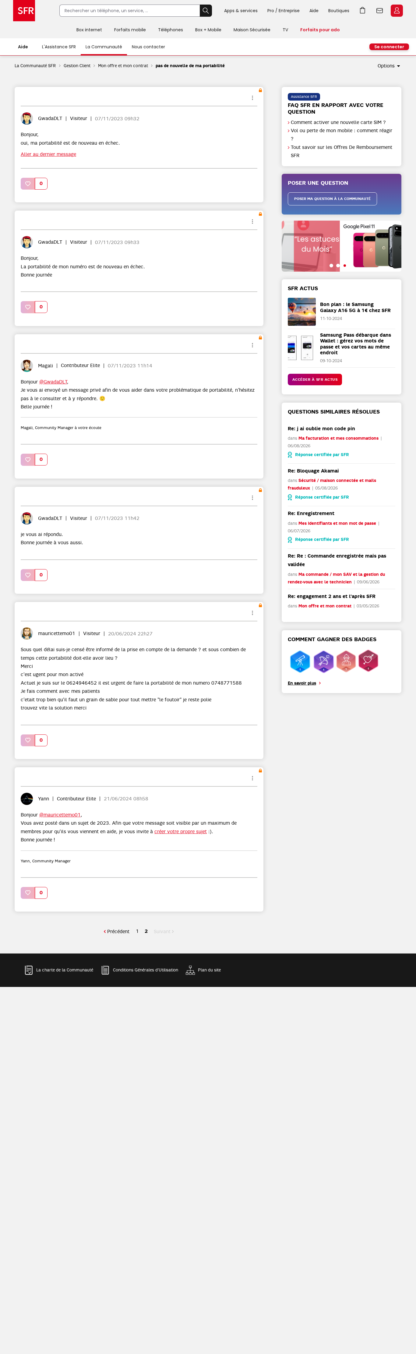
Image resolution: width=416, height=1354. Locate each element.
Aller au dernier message (48, 154)
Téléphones (170, 30)
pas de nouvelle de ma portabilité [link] (190, 65)
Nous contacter (148, 47)
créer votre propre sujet (180, 831)
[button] (28, 184)
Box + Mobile (208, 30)
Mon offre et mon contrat (123, 65)
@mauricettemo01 (60, 815)
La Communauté (104, 47)
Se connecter (389, 47)
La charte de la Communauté (64, 969)
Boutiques (338, 11)
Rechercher (206, 11)
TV (285, 30)
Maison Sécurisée (252, 30)
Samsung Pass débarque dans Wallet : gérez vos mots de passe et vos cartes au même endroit (355, 344)
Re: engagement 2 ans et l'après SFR (331, 596)
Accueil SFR (24, 10)
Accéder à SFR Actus (315, 379)
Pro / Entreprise (283, 11)
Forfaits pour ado (320, 30)
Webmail (379, 11)
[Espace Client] (396, 11)
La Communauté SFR (35, 65)
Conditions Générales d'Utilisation (145, 969)
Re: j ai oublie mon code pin (321, 428)
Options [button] (386, 66)
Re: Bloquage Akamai (313, 471)
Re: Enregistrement (311, 513)
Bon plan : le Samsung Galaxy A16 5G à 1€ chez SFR (355, 307)
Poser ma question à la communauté (332, 199)
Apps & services (241, 11)
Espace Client (397, 10)
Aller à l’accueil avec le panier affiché (362, 11)
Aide (314, 11)
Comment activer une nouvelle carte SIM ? (338, 122)
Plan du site (209, 969)
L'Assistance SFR (59, 47)
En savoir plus (302, 683)
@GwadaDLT (53, 382)
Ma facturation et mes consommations (338, 438)
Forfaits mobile (130, 30)
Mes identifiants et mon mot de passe (337, 523)
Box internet (89, 30)
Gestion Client (77, 65)
